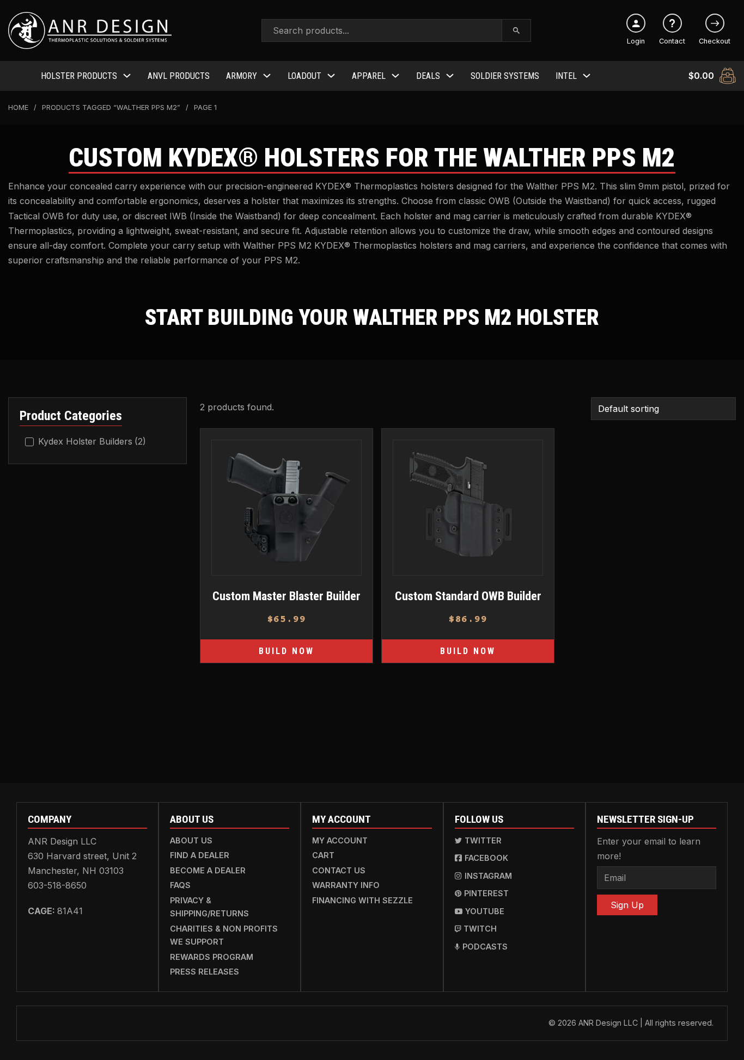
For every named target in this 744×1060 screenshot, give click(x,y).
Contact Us (338, 870)
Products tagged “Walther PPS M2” (111, 107)
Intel (566, 76)
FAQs (180, 885)
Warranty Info (346, 885)
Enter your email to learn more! (648, 848)
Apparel (369, 76)
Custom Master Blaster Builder (286, 596)
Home (18, 107)
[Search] (516, 30)
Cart (323, 855)
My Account (340, 840)
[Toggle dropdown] (127, 75)
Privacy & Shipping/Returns (209, 907)
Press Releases (204, 971)
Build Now (286, 651)
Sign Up (627, 904)
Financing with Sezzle (362, 900)
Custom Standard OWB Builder (468, 596)
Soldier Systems (505, 76)
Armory (241, 76)
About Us (191, 840)
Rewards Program (211, 957)
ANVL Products (179, 76)
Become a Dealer (208, 870)
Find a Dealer (199, 855)
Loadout (304, 76)
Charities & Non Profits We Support (224, 935)
